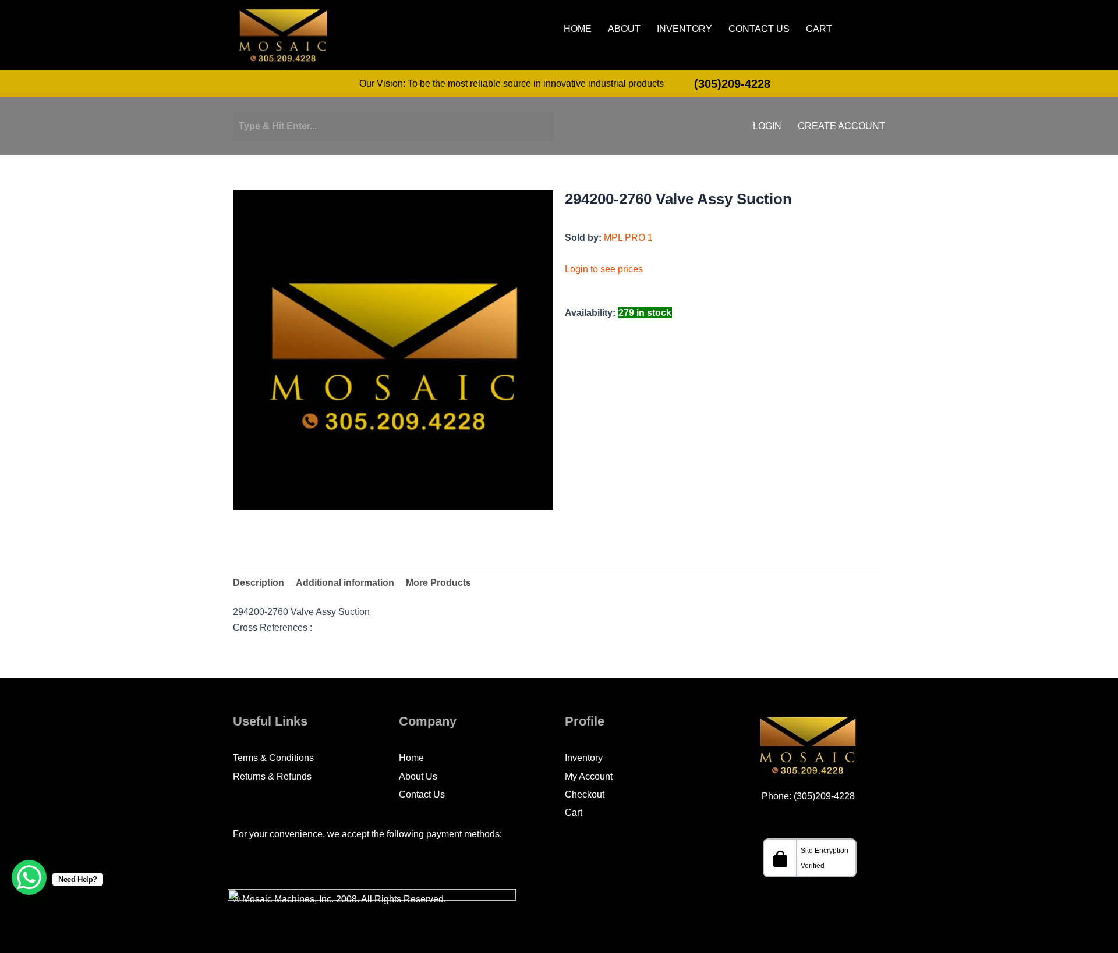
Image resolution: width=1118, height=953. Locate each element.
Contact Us (759, 29)
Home (578, 29)
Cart (819, 29)
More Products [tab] (438, 583)
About (624, 29)
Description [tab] (258, 583)
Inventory (684, 29)
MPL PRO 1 (628, 238)
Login (767, 126)
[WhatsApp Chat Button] (29, 877)
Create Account (841, 126)
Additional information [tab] (345, 583)
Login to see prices (604, 269)
